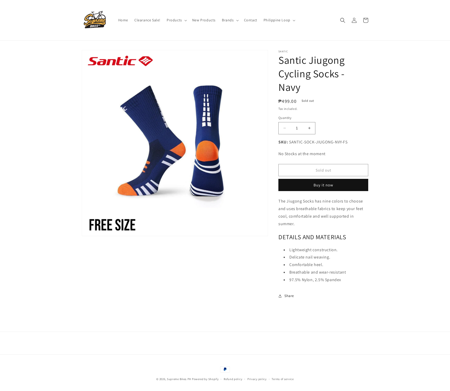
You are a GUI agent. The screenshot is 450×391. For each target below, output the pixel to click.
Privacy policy (257, 379)
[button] (176, 20)
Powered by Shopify (205, 379)
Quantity (284, 118)
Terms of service (282, 379)
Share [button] (289, 295)
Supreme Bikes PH (179, 379)
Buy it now (323, 184)
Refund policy (233, 379)
